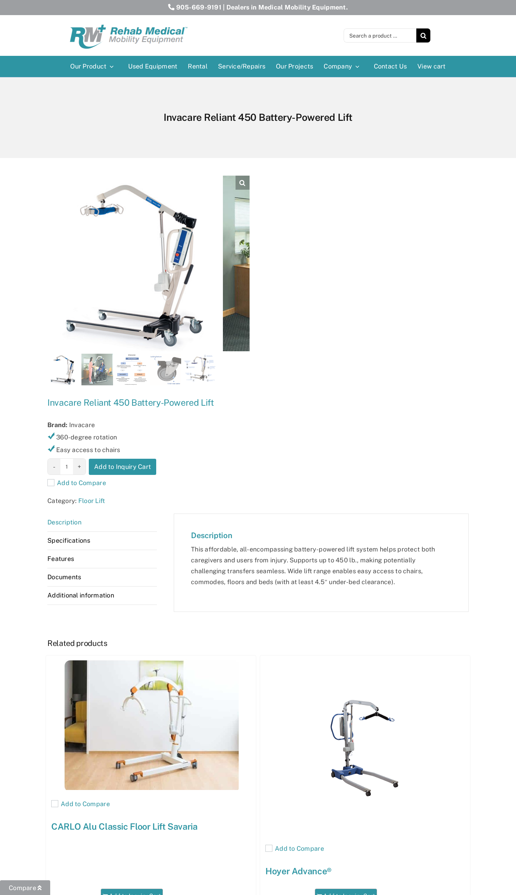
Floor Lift (91, 500)
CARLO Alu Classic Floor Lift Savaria (124, 826)
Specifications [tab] (68, 540)
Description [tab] (64, 522)
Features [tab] (60, 558)
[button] (243, 183)
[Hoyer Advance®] (365, 746)
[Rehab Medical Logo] (129, 22)
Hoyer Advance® (298, 871)
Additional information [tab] (80, 595)
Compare (23, 887)
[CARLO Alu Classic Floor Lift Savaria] (151, 724)
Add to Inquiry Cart (122, 466)
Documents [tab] (64, 577)
